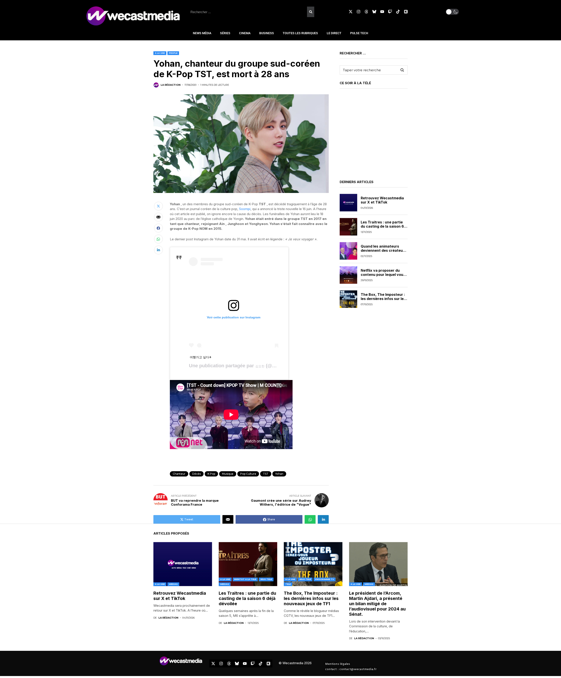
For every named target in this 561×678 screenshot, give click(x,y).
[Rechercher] (310, 12)
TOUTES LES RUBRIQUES (300, 33)
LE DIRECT (334, 33)
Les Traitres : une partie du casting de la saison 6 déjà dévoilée (382, 226)
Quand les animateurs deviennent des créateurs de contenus (383, 250)
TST (265, 473)
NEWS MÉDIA (202, 33)
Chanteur (179, 473)
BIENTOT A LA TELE (245, 579)
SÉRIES (225, 33)
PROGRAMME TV (324, 579)
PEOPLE (173, 53)
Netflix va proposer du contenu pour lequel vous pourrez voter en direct (383, 274)
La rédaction (171, 85)
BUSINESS (266, 33)
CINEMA (244, 33)
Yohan (279, 473)
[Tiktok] (398, 12)
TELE (288, 584)
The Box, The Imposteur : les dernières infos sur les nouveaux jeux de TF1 (383, 298)
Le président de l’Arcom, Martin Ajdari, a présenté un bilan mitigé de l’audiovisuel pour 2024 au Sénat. (377, 604)
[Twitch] (390, 12)
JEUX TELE (266, 579)
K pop (211, 473)
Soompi (244, 209)
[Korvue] (406, 12)
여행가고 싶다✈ (201, 357)
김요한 (260, 366)
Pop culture (248, 473)
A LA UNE (160, 53)
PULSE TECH (359, 33)
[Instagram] (358, 12)
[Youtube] (382, 12)
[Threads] (366, 12)
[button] (452, 12)
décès (196, 473)
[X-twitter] (351, 12)
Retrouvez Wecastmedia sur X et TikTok (382, 200)
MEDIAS (173, 584)
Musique (227, 473)
